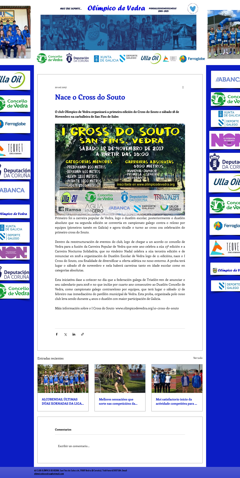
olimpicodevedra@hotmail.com (49, 473)
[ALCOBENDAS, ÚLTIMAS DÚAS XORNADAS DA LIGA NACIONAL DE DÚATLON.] (63, 378)
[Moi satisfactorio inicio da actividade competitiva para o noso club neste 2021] (177, 378)
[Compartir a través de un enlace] (82, 334)
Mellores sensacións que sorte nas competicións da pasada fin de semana (117, 401)
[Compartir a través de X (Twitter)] (65, 334)
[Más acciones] (183, 87)
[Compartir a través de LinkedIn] (74, 334)
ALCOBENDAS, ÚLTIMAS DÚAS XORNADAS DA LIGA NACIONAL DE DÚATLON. (62, 401)
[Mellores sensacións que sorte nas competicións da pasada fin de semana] (120, 378)
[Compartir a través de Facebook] (56, 334)
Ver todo (198, 357)
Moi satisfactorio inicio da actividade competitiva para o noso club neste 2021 (176, 401)
